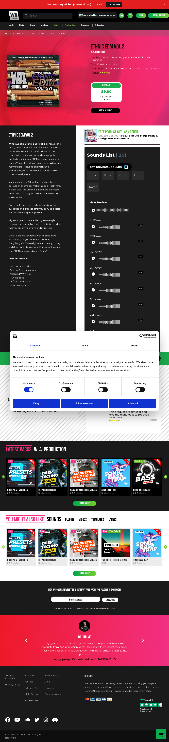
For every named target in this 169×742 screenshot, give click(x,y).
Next (165, 477)
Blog (47, 681)
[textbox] (47, 16)
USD (141, 15)
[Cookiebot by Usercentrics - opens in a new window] (141, 336)
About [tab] (134, 345)
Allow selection (84, 403)
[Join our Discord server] (55, 720)
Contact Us (31, 700)
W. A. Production (98, 52)
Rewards (49, 688)
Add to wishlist (105, 110)
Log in (25, 411)
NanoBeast (121, 138)
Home (8, 33)
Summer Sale (106, 15)
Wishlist (130, 15)
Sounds (19, 33)
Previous (3, 477)
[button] (109, 167)
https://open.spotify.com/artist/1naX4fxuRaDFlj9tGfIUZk (84, 659)
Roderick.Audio (53, 694)
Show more (85, 503)
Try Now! (114, 4)
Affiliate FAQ (31, 688)
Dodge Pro (105, 138)
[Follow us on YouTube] (17, 720)
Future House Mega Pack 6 (139, 135)
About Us (30, 675)
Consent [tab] (35, 345)
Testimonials (51, 675)
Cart (121, 15)
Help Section (32, 694)
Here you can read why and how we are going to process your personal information (85, 608)
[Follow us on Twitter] (36, 720)
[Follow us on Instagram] (46, 720)
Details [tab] (85, 345)
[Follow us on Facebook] (7, 720)
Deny (36, 403)
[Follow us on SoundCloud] (27, 720)
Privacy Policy (12, 684)
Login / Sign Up (158, 15)
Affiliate (29, 681)
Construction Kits (36, 33)
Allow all (133, 403)
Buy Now (106, 85)
